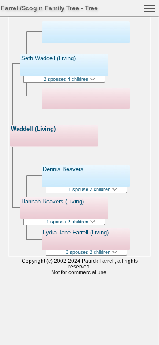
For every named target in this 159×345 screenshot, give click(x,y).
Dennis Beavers (63, 169)
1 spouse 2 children (68, 221)
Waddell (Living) (33, 129)
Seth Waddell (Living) (48, 58)
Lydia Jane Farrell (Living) (76, 232)
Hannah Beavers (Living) (52, 201)
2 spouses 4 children (67, 79)
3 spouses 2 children (89, 252)
